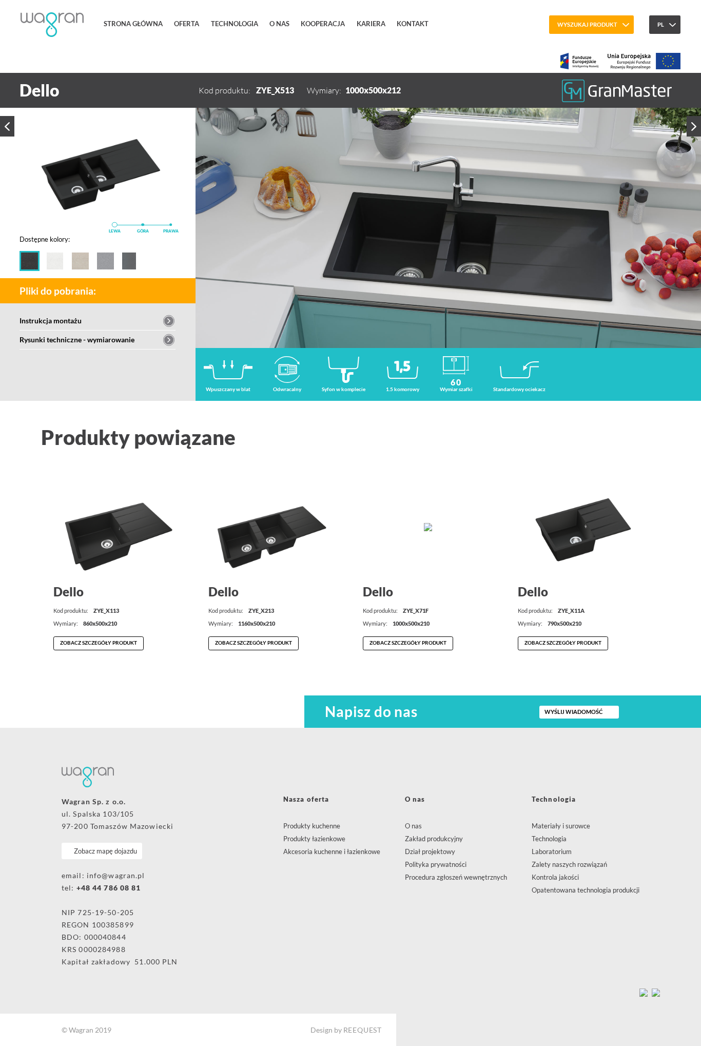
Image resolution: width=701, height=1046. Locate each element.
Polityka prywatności (435, 864)
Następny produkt (694, 126)
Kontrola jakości (555, 877)
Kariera (371, 24)
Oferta (186, 24)
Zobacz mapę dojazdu (105, 851)
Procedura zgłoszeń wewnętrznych (456, 877)
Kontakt (413, 24)
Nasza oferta (306, 799)
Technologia (234, 24)
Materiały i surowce (561, 826)
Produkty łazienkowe (314, 839)
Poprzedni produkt (7, 126)
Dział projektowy (430, 851)
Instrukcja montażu (51, 320)
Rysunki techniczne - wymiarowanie (77, 339)
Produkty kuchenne (311, 826)
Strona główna (133, 24)
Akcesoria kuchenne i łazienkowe (331, 851)
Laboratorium (552, 851)
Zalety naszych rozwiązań (569, 864)
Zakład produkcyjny (434, 839)
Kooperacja (323, 24)
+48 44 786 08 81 (108, 887)
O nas (279, 24)
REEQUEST (362, 1029)
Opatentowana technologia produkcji (585, 890)
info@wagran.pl (116, 875)
